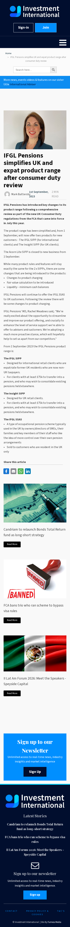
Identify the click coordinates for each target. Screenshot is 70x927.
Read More (12, 544)
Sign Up (35, 771)
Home (8, 53)
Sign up (35, 895)
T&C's (61, 911)
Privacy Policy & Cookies (37, 913)
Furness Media (54, 922)
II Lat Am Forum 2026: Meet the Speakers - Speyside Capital (35, 681)
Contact (11, 911)
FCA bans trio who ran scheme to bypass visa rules (33, 608)
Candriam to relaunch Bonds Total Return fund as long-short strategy (35, 532)
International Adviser (23, 84)
